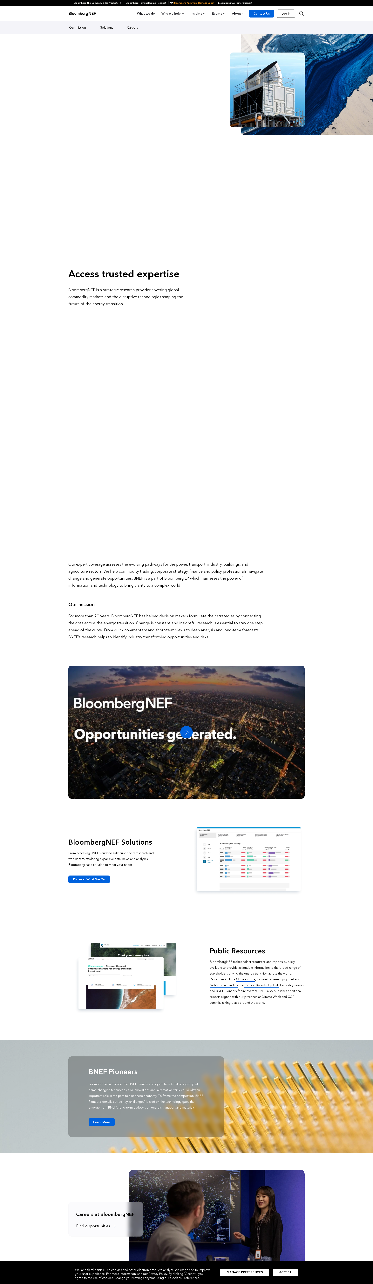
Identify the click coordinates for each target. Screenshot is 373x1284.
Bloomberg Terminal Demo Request (146, 3)
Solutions (106, 27)
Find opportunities (93, 1226)
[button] (99, 3)
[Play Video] (186, 732)
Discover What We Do (89, 879)
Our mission (77, 27)
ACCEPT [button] (285, 1272)
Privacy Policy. (158, 1274)
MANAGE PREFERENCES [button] (245, 1272)
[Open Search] (301, 13)
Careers (132, 27)
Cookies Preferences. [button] (185, 1278)
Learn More (101, 1122)
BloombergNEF (82, 13)
